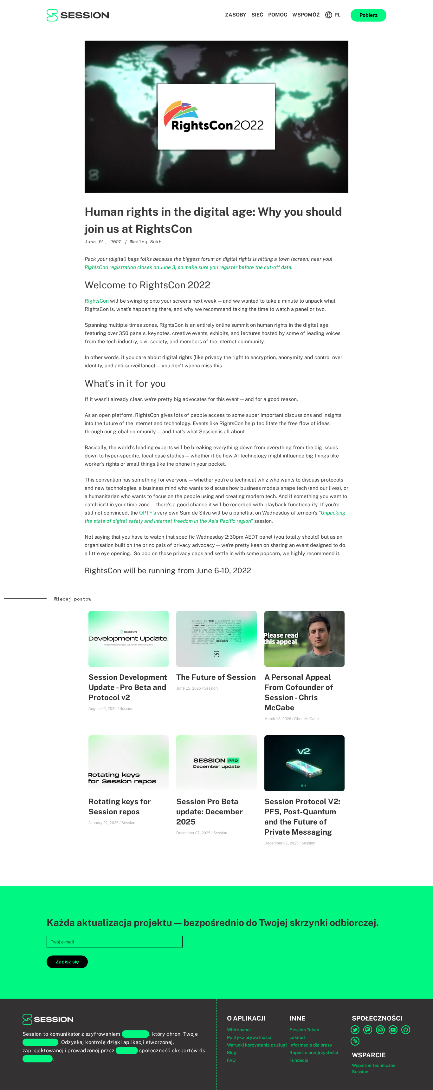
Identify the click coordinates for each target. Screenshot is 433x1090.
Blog (231, 1052)
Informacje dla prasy (310, 1044)
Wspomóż (306, 15)
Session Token (304, 1029)
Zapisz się (67, 962)
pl (337, 15)
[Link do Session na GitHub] (406, 1029)
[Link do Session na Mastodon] (368, 1029)
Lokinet (297, 1037)
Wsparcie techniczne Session (374, 1068)
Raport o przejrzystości (313, 1052)
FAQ (231, 1060)
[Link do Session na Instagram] (381, 1029)
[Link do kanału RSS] (356, 1041)
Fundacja (298, 1060)
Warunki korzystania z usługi (257, 1044)
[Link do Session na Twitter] (356, 1029)
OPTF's (147, 513)
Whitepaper (239, 1029)
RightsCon (97, 301)
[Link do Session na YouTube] (394, 1029)
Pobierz (368, 15)
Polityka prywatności (249, 1037)
